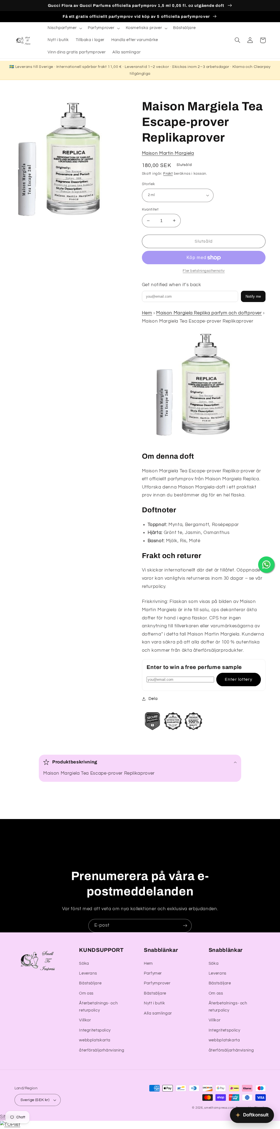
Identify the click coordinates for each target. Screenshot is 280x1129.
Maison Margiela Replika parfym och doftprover (209, 313)
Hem (147, 313)
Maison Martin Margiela (168, 153)
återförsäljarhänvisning (101, 1050)
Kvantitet (150, 209)
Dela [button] (153, 699)
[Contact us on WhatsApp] (266, 564)
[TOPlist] (10, 1124)
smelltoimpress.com (219, 1107)
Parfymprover (157, 983)
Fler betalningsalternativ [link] (203, 271)
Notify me (253, 296)
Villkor (85, 1020)
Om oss (86, 993)
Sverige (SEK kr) (35, 1100)
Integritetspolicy (95, 1030)
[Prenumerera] (185, 925)
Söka (84, 963)
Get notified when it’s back (171, 284)
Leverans (88, 973)
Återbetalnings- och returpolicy (98, 1006)
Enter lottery (238, 679)
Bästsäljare (90, 983)
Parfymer (153, 973)
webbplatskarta (94, 1040)
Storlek (148, 184)
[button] (64, 28)
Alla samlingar (158, 1013)
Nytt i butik (154, 1003)
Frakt (168, 174)
